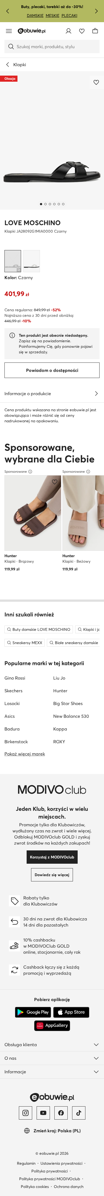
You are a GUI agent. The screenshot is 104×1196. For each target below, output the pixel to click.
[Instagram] (25, 1113)
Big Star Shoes (68, 703)
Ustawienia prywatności (61, 1163)
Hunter (60, 690)
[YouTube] (43, 1113)
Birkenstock (16, 741)
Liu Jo (59, 678)
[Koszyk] (95, 31)
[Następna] (96, 11)
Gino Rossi (14, 678)
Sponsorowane (15, 471)
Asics (9, 716)
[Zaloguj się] (68, 31)
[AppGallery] (52, 1025)
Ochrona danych (68, 1186)
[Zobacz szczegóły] (96, 393)
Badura (12, 729)
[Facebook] (61, 1113)
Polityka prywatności (49, 1171)
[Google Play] (33, 1012)
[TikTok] (78, 1113)
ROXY (59, 741)
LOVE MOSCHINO (32, 223)
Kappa (60, 729)
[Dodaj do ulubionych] (97, 82)
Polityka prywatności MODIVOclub (49, 1178)
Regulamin (26, 1163)
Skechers (13, 690)
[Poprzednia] (7, 11)
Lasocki (12, 703)
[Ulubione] (81, 31)
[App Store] (71, 1012)
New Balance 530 (71, 716)
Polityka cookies (35, 1186)
